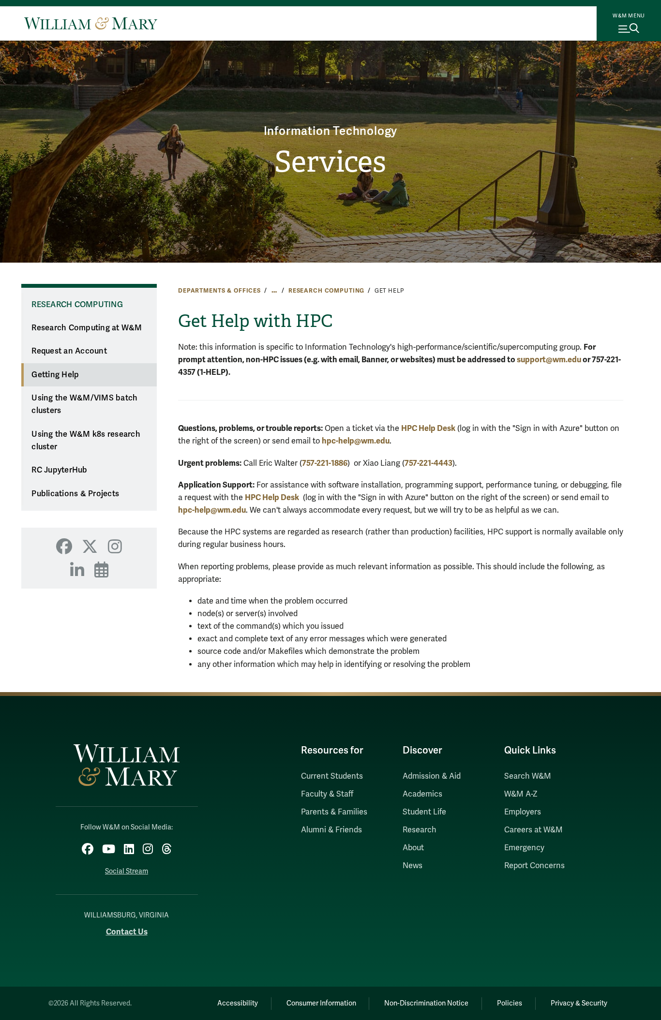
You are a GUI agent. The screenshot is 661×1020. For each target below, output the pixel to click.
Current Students (332, 776)
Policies (509, 1003)
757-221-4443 (428, 463)
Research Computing (326, 291)
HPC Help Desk (428, 428)
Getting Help (55, 375)
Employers (522, 812)
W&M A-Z (521, 794)
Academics (422, 794)
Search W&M (527, 776)
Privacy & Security (579, 1003)
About (413, 848)
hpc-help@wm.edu (356, 441)
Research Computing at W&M (86, 328)
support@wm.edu (549, 360)
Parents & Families (334, 812)
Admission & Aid (432, 776)
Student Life (424, 812)
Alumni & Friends (331, 830)
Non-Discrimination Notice (426, 1003)
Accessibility (237, 1003)
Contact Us (127, 932)
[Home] (90, 23)
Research (419, 830)
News (412, 866)
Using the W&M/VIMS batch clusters (84, 404)
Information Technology (331, 131)
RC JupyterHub (59, 470)
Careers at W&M (533, 830)
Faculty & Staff (327, 794)
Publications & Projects (75, 494)
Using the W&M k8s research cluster (85, 440)
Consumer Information (321, 1003)
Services (330, 162)
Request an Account (69, 351)
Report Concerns (534, 866)
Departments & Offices (219, 291)
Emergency (524, 848)
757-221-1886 (324, 463)
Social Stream (126, 871)
